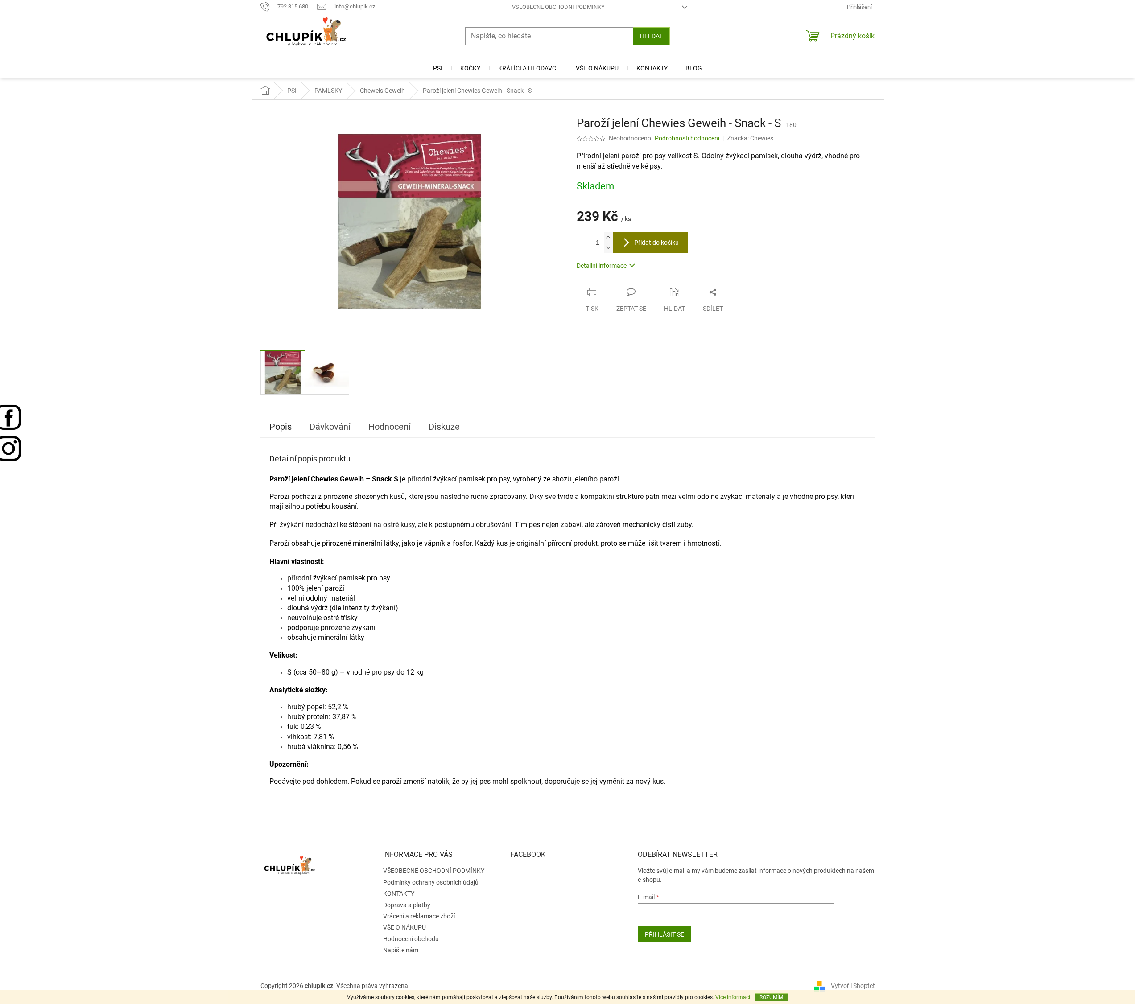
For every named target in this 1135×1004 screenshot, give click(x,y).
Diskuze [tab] (444, 426)
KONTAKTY (398, 893)
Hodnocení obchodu (411, 938)
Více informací (732, 997)
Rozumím (771, 997)
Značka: (750, 138)
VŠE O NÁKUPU (404, 927)
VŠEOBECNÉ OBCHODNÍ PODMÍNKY (558, 7)
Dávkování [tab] (330, 426)
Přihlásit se (664, 934)
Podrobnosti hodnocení (687, 138)
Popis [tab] (280, 426)
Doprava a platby (406, 905)
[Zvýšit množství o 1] (608, 237)
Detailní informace (602, 265)
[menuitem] (437, 68)
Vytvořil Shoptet (853, 985)
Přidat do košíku (656, 242)
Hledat (651, 36)
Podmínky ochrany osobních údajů (431, 882)
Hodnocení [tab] (389, 426)
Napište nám (400, 950)
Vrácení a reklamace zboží (419, 916)
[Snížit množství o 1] (608, 248)
